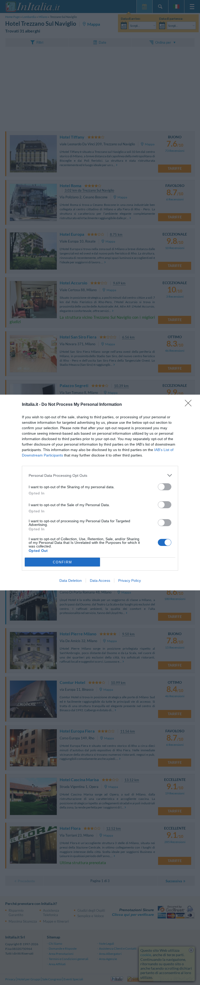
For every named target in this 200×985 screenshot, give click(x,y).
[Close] (190, 405)
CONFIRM (62, 562)
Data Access (100, 580)
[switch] (164, 486)
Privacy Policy (129, 580)
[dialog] (100, 492)
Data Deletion (70, 580)
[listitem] (100, 475)
